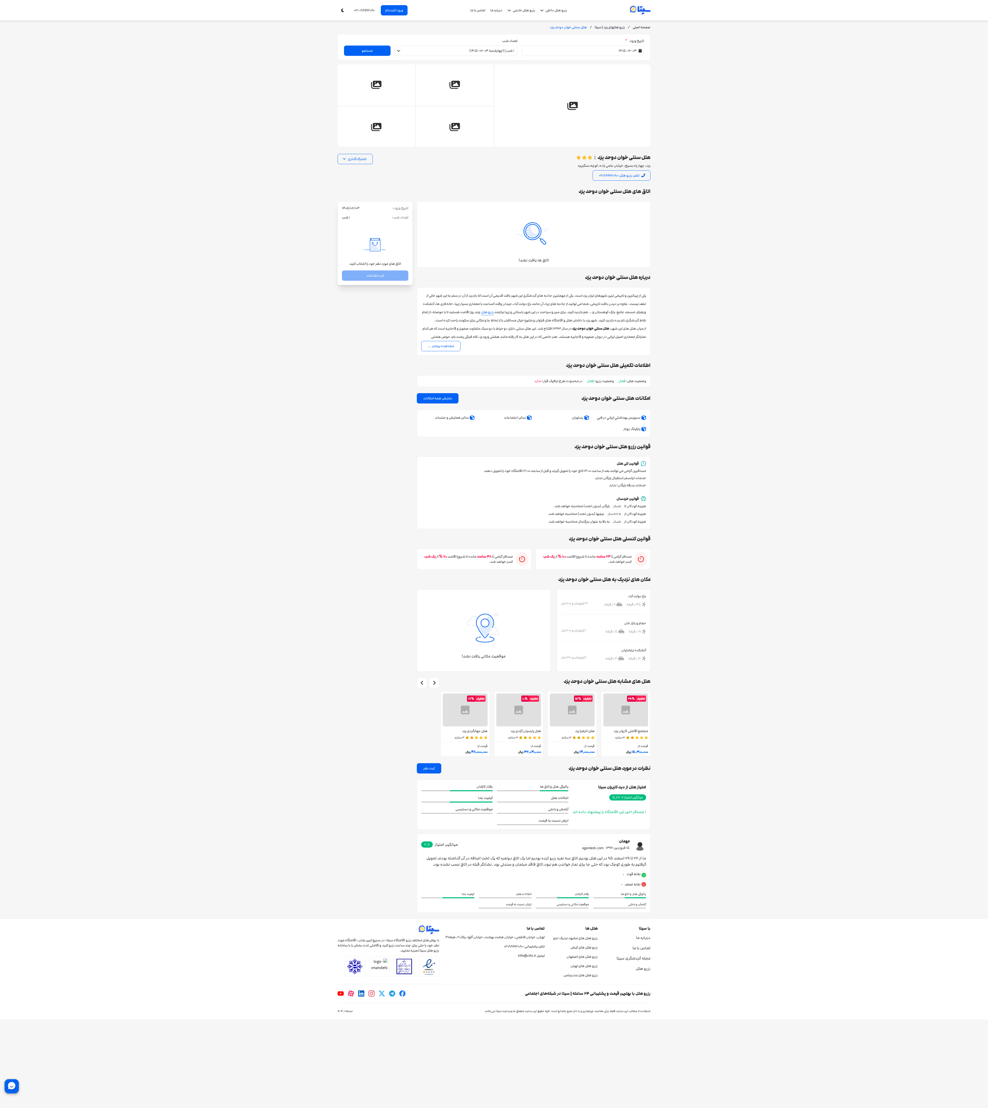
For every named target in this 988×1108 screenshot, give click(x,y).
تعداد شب (509, 40)
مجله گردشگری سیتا (633, 958)
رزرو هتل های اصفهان (582, 956)
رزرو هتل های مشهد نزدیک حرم (575, 938)
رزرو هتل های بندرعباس (580, 975)
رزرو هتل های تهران (583, 966)
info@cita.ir (527, 955)
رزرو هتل (487, 312)
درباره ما (496, 10)
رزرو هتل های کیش (583, 947)
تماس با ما (477, 10)
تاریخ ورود (634, 40)
